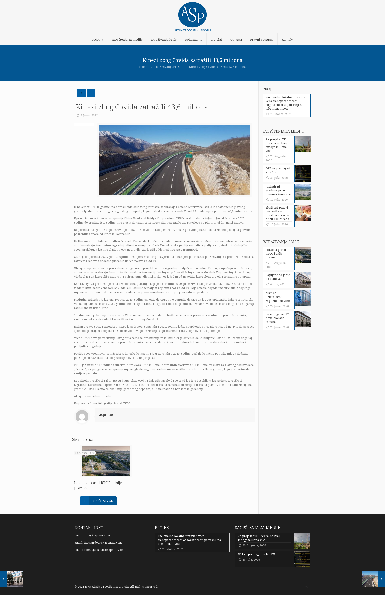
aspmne (106, 414)
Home (143, 67)
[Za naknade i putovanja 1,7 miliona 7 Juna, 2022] (11, 579)
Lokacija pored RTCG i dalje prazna (98, 485)
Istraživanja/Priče (168, 67)
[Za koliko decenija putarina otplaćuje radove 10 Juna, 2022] (373, 579)
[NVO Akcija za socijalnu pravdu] (192, 16)
